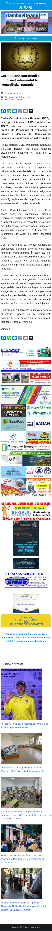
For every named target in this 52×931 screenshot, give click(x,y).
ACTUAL (9, 97)
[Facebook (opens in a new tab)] (25, 7)
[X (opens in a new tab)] (20, 7)
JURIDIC (20, 97)
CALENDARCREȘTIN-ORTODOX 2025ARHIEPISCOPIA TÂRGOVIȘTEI (26, 620)
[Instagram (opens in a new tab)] (30, 7)
